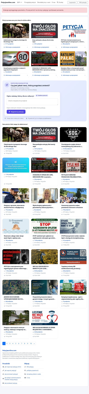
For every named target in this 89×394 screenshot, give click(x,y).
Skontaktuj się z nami (43, 2)
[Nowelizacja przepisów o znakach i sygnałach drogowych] (15, 64)
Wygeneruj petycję (17, 112)
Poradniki (6, 364)
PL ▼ (20, 2)
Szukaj (61, 2)
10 (31, 343)
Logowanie (72, 2)
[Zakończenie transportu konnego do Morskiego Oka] (15, 36)
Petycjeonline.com (8, 2)
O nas (53, 2)
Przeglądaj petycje (30, 2)
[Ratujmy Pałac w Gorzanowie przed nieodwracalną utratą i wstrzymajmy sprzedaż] (73, 64)
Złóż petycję (82, 2)
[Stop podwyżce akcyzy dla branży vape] (44, 36)
